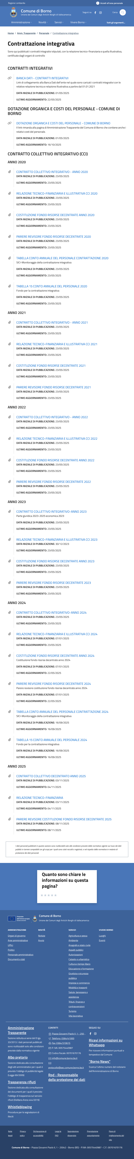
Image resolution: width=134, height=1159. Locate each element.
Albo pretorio (18, 1057)
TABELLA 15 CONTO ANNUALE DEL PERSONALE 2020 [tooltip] (51, 286)
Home (11, 33)
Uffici (10, 945)
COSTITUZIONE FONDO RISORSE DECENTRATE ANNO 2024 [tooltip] (55, 655)
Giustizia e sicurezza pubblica (78, 976)
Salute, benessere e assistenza (78, 995)
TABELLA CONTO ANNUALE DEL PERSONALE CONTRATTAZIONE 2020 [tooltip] (62, 258)
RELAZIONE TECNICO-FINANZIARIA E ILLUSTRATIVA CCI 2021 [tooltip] (56, 344)
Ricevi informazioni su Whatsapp (105, 1042)
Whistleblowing (20, 1106)
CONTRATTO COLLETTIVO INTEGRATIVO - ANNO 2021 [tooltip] (52, 322)
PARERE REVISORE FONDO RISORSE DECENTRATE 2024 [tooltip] (53, 683)
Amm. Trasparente (26, 33)
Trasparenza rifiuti (22, 1082)
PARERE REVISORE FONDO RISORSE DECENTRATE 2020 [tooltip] (53, 236)
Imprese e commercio (79, 983)
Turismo (72, 1011)
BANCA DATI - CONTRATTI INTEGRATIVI (44, 78)
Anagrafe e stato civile (79, 945)
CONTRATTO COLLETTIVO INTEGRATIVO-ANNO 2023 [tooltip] (51, 511)
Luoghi (102, 935)
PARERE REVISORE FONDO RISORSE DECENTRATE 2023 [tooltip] (53, 582)
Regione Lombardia (16, 3)
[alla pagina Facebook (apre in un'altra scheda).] (94, 12)
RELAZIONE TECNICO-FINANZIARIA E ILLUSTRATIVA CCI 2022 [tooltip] (56, 438)
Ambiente (73, 940)
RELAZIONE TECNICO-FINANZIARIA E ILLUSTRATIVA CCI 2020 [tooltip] (56, 193)
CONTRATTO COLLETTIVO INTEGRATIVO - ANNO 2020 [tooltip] (52, 171)
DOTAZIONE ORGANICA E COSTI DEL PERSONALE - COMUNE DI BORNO (64, 123)
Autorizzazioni (76, 954)
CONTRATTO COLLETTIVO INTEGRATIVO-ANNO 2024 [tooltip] (51, 612)
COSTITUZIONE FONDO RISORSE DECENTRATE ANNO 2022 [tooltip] (55, 460)
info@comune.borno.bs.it (64, 1058)
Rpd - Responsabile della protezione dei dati (66, 1077)
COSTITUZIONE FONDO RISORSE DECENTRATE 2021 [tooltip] (51, 365)
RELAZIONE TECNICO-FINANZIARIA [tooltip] (39, 797)
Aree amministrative (18, 940)
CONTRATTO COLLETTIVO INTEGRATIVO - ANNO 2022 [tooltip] (52, 417)
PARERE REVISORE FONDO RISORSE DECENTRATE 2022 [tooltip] (53, 481)
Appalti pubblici (76, 950)
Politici (11, 950)
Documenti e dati (16, 959)
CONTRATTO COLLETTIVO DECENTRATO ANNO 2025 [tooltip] (51, 776)
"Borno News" (99, 1061)
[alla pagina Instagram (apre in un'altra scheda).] (99, 12)
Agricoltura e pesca (78, 935)
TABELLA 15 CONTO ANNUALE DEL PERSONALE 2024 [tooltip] (51, 739)
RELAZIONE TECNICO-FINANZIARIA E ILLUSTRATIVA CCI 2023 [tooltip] (56, 539)
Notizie (41, 935)
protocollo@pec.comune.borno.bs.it (66, 1067)
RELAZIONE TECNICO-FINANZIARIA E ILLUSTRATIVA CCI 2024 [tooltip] (56, 634)
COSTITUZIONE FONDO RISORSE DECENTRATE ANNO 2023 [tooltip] (55, 561)
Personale (44, 33)
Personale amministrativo (20, 954)
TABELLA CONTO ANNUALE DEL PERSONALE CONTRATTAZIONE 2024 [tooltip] (62, 711)
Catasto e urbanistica (79, 959)
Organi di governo (17, 935)
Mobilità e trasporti (78, 987)
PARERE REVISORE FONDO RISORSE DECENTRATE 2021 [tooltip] (53, 387)
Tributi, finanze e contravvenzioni (77, 1004)
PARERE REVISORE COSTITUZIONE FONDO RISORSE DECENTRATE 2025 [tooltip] (63, 819)
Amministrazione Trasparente (21, 1030)
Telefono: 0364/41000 (62, 1038)
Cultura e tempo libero (79, 964)
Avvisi (41, 940)
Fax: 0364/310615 (60, 1043)
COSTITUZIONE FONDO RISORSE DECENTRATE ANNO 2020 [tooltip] (55, 215)
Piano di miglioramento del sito (116, 1135)
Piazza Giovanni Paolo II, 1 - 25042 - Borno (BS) (68, 1033)
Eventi (102, 940)
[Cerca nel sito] (123, 12)
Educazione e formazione (81, 968)
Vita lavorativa (76, 1016)
